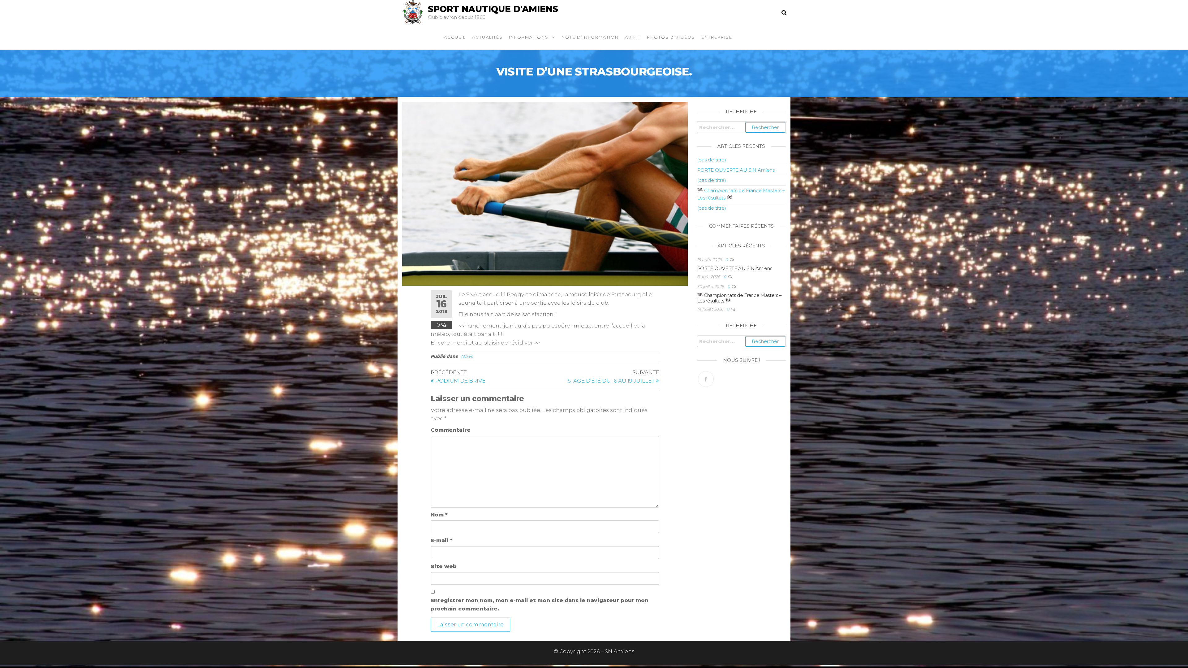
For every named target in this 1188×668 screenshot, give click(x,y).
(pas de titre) (711, 160)
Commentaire (451, 430)
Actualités (487, 37)
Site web (444, 566)
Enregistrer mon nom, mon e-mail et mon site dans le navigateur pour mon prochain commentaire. (539, 604)
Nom (439, 515)
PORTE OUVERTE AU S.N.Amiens (736, 170)
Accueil (455, 37)
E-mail (441, 540)
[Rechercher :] (741, 127)
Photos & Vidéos (671, 37)
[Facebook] (706, 379)
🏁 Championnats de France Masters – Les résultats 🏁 (739, 298)
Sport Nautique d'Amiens (493, 9)
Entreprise (716, 37)
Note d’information (590, 37)
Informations (529, 37)
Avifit (633, 37)
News (467, 356)
